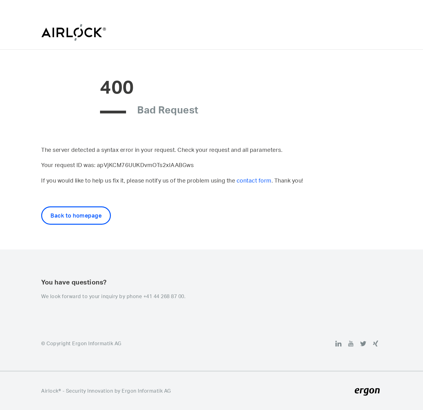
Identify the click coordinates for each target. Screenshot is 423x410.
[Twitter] (363, 343)
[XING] (375, 343)
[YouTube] (350, 343)
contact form (254, 180)
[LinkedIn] (338, 343)
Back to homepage (76, 215)
